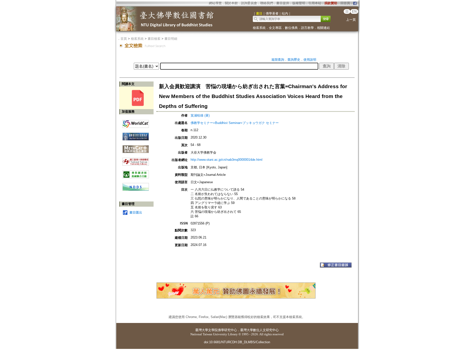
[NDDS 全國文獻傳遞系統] (135, 190)
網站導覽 (215, 3)
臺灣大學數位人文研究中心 (259, 330)
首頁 (123, 38)
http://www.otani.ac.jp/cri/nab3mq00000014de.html (226, 159)
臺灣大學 (201, 330)
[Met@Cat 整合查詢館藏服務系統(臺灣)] (135, 147)
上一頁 (351, 19)
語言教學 (307, 28)
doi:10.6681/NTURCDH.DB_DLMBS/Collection (237, 342)
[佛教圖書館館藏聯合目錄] (135, 172)
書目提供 (282, 3)
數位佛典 (291, 28)
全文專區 (275, 28)
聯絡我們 (266, 3)
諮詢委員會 (249, 3)
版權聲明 (298, 3)
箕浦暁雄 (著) (200, 115)
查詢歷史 (293, 59)
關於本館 (231, 3)
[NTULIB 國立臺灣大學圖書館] (135, 160)
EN (354, 11)
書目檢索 (154, 38)
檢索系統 (259, 28)
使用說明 (309, 59)
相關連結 (323, 28)
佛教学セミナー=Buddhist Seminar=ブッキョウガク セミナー (235, 123)
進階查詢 (277, 59)
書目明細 (170, 38)
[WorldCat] (135, 123)
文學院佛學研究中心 (222, 330)
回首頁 (345, 3)
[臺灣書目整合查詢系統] (135, 134)
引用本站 (314, 3)
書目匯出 (135, 212)
